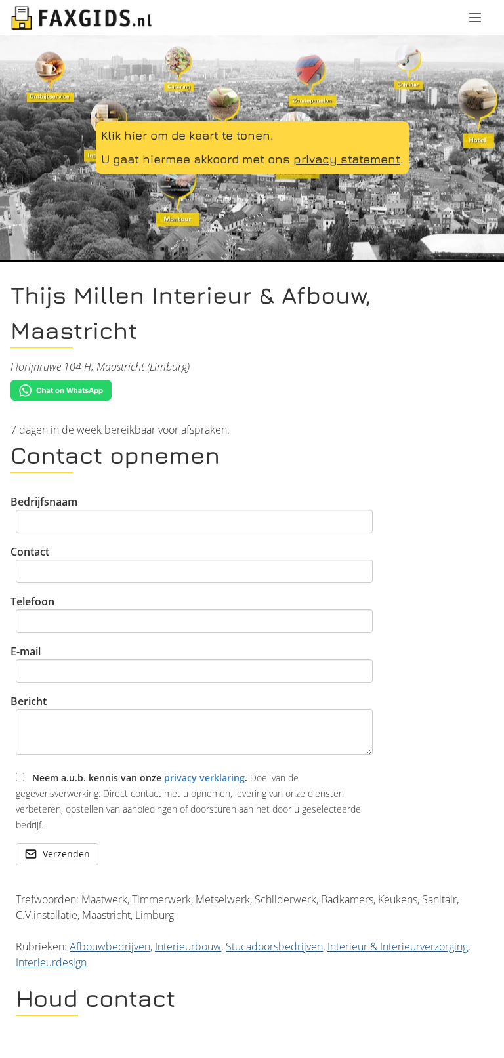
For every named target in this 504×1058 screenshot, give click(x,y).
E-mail (25, 651)
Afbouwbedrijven (110, 946)
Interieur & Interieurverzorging (397, 946)
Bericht (28, 701)
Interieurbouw (188, 946)
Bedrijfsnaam (43, 502)
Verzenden (66, 853)
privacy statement (346, 159)
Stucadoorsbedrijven (274, 946)
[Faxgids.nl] (81, 17)
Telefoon (32, 601)
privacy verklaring (204, 777)
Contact (29, 551)
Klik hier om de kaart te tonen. (187, 135)
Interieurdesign (51, 962)
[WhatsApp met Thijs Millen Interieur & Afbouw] (252, 390)
